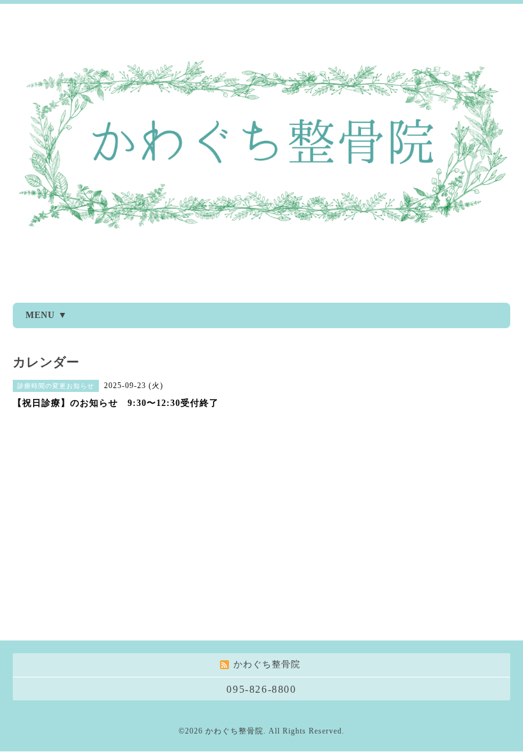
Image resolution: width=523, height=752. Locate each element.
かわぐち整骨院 (234, 731)
